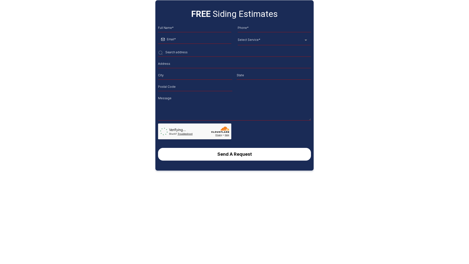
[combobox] (274, 40)
